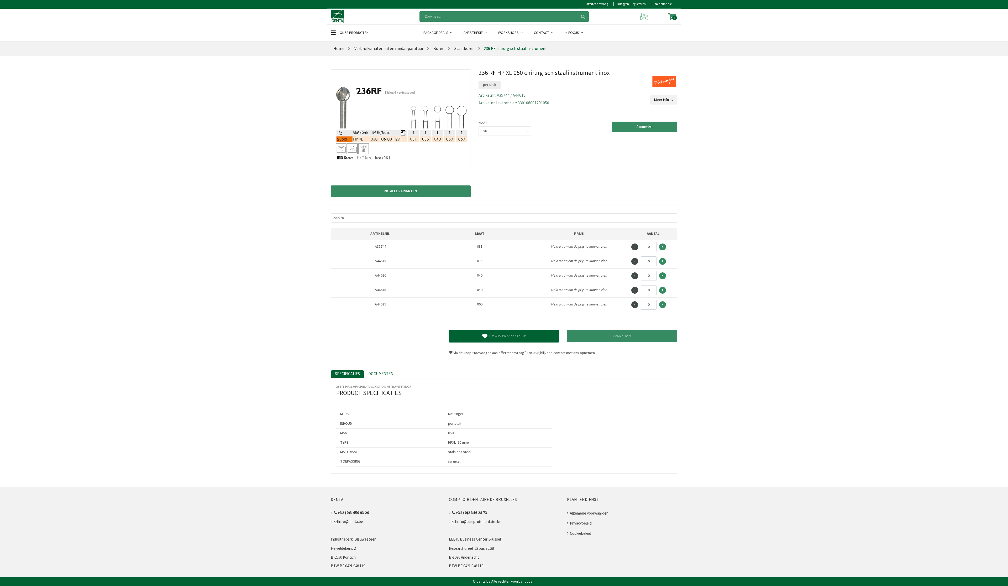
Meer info (662, 99)
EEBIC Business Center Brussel (475, 539)
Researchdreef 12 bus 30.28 (471, 548)
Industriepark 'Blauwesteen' (354, 539)
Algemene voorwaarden (589, 513)
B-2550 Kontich (343, 557)
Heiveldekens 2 (343, 548)
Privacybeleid (581, 523)
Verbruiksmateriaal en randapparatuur (388, 48)
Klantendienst (583, 499)
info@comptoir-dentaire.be (478, 522)
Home (338, 48)
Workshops (508, 32)
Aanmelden (645, 126)
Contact (542, 32)
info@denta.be (350, 522)
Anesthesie (474, 32)
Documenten (380, 374)
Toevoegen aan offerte (507, 336)
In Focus (572, 32)
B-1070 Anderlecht (464, 557)
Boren (438, 48)
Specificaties (347, 374)
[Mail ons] (645, 16)
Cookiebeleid (580, 533)
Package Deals (436, 32)
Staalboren (464, 48)
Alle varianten (403, 191)
